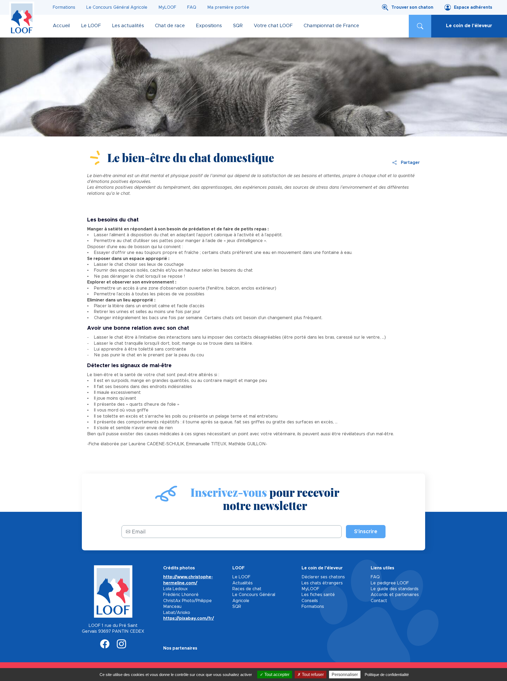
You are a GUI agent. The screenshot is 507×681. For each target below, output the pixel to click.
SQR (236, 606)
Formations (64, 7)
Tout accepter (276, 674)
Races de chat (246, 589)
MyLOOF (167, 7)
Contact (379, 601)
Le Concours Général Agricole (116, 7)
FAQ (191, 7)
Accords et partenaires (395, 595)
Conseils (310, 601)
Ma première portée (228, 7)
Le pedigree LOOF (390, 583)
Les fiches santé (318, 595)
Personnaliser (345, 674)
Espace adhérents (473, 7)
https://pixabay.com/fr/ (188, 618)
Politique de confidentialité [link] (387, 674)
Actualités (242, 583)
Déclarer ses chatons (323, 577)
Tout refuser (312, 674)
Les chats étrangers (322, 583)
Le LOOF (241, 577)
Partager (410, 162)
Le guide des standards (395, 589)
